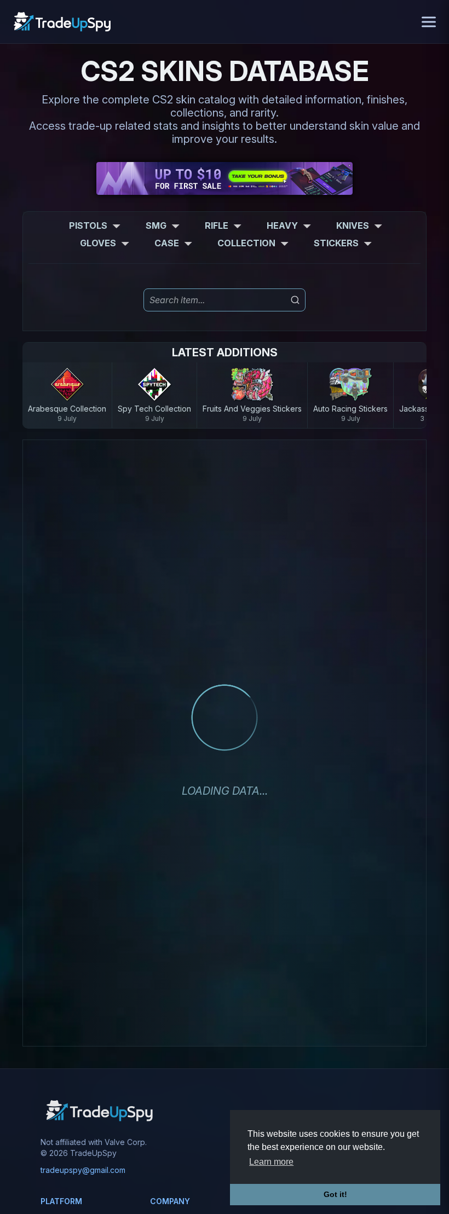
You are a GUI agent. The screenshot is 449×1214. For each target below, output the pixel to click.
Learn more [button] (271, 1161)
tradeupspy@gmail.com (83, 1170)
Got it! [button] (335, 1194)
